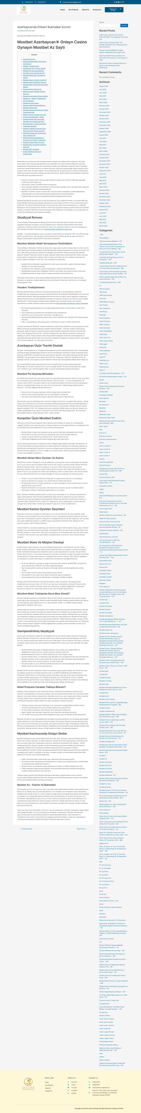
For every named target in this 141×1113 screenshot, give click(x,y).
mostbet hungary (105, 678)
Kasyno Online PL (105, 564)
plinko (101, 904)
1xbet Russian (104, 367)
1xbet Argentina (104, 318)
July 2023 (102, 174)
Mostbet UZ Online (105, 769)
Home (62, 10)
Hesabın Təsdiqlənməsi (31, 66)
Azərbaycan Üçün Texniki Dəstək (34, 68)
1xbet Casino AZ (104, 337)
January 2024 (104, 158)
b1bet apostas (104, 398)
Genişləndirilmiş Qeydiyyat (32, 89)
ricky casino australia (106, 939)
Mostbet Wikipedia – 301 (107, 775)
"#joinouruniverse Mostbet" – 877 (110, 241)
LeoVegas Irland (104, 574)
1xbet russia (103, 363)
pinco (101, 891)
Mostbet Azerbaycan (106, 616)
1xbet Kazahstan (104, 350)
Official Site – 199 (105, 801)
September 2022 (105, 206)
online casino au (104, 810)
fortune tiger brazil (105, 509)
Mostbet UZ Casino (105, 762)
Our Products (73, 10)
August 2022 (103, 210)
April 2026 (102, 99)
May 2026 (102, 96)
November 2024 (104, 125)
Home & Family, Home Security (109, 522)
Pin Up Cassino (104, 884)
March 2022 (103, 226)
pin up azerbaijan (105, 868)
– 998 (101, 235)
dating (101, 492)
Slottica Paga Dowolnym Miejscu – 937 (112, 992)
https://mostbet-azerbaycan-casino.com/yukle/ (72, 303)
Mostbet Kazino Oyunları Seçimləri (35, 80)
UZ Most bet (103, 1012)
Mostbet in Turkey (105, 681)
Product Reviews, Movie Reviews (110, 907)
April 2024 (102, 148)
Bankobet (102, 401)
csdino (101, 489)
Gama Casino (103, 512)
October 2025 (104, 115)
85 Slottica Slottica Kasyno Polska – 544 (113, 376)
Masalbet (102, 583)
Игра (101, 1053)
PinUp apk (102, 894)
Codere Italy (103, 474)
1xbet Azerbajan (104, 328)
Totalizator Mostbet (29, 126)
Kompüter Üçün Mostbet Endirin (34, 73)
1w (100, 286)
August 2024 (103, 135)
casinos (101, 459)
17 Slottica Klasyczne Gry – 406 (110, 282)
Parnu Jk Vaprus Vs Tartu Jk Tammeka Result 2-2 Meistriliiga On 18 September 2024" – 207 (112, 856)
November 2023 (104, 164)
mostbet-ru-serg (105, 784)
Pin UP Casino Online (106, 881)
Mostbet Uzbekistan (106, 772)
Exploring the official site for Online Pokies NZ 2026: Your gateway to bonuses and (113, 37)
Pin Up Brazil (103, 871)
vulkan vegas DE (104, 1028)
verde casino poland (106, 1022)
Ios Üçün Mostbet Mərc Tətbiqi (33, 117)
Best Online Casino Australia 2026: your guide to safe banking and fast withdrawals (112, 65)
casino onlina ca (104, 449)
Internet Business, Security (108, 537)
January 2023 (104, 193)
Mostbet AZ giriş (104, 609)
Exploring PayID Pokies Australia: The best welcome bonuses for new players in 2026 (113, 58)
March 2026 (103, 102)
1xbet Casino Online (106, 341)
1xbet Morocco (104, 360)
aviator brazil (103, 383)
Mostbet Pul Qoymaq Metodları (33, 71)
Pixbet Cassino (104, 897)
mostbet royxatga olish (107, 741)
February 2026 (104, 106)
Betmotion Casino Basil (107, 418)
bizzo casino (103, 426)
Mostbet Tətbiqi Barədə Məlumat (34, 105)
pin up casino (103, 875)
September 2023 (105, 171)
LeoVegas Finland (105, 570)
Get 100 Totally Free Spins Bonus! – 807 (112, 515)
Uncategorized (104, 1004)
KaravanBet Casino (105, 561)
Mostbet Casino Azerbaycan (108, 633)
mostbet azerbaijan (105, 613)
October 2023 (104, 167)
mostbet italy (103, 693)
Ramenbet (102, 917)
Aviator (101, 380)
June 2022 (102, 216)
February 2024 (104, 154)
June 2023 (103, 177)
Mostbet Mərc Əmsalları (31, 149)
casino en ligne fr (105, 446)
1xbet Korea (103, 354)
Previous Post (26, 829)
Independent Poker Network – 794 (111, 530)
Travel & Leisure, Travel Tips (109, 1000)
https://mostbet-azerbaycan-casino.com (58, 229)
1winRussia (103, 311)
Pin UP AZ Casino (105, 865)
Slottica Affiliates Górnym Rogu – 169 (111, 950)
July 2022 (102, 213)
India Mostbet (103, 534)
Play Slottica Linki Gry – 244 (108, 901)
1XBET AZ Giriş (104, 324)
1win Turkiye (103, 305)
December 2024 (104, 122)
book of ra (102, 433)
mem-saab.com (104, 587)
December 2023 (104, 161)
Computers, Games (105, 486)
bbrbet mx (102, 411)
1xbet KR (102, 357)
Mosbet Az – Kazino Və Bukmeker (34, 98)
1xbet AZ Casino (104, 321)
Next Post (81, 829)
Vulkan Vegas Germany (107, 1035)
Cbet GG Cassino (105, 465)
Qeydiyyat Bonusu (29, 59)
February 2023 (104, 190)
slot (100, 942)
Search (101, 22)
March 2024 (103, 151)
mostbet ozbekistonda (106, 711)
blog (100, 430)
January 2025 (103, 119)
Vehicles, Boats (104, 1015)
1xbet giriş (102, 347)
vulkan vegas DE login (106, 1032)
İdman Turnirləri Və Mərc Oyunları (34, 115)
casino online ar (104, 452)
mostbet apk (103, 600)
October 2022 (104, 203)
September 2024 (105, 132)
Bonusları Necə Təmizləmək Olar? (34, 124)
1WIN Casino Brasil (105, 295)
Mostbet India (103, 684)
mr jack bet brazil (105, 787)
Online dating (103, 813)
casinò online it (104, 456)
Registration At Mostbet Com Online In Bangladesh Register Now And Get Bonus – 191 (113, 926)
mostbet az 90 (23, 31)
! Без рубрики (104, 238)
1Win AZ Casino (104, 289)
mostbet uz (103, 759)
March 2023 (103, 187)
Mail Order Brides (105, 580)
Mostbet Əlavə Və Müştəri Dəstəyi (34, 82)
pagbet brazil (103, 843)
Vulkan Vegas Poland (106, 1038)
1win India (102, 299)
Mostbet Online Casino (107, 699)
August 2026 (103, 86)
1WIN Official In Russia (106, 302)
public (101, 910)
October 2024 (104, 128)
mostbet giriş (103, 671)
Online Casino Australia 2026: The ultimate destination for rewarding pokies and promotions (113, 45)
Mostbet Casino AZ (105, 630)
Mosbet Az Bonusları (30, 108)
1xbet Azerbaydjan (105, 331)
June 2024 (103, 141)
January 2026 (103, 109)
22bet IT (102, 370)
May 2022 (102, 219)
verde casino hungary (106, 1019)
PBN (100, 862)
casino (101, 443)
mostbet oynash (104, 708)
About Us (85, 10)
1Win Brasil (103, 292)
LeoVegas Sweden (105, 577)
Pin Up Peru (103, 888)
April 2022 (102, 223)
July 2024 (102, 138)
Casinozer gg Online (106, 462)
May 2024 (102, 145)
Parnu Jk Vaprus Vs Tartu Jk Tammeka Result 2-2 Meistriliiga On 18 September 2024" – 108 (112, 849)
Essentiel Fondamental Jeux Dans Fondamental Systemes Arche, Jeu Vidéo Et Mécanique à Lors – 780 (113, 503)
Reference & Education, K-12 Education (112, 920)
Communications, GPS (106, 477)
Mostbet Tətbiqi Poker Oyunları (33, 142)
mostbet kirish (104, 696)
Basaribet (102, 408)
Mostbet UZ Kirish (105, 765)
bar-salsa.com (104, 405)
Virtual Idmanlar (28, 101)
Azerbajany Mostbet (106, 395)
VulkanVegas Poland (106, 1041)
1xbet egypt (103, 344)
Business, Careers (105, 436)
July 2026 (102, 89)
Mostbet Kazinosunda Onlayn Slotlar (35, 96)
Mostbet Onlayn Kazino (31, 103)
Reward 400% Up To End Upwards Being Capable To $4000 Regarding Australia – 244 (113, 933)
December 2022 (104, 197)
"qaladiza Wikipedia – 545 (108, 263)
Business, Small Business (108, 439)
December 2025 (104, 112)
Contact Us (97, 10)
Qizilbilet (102, 914)
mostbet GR (103, 674)
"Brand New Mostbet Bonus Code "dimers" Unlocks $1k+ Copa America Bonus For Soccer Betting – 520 (112, 246)
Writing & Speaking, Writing (108, 1045)
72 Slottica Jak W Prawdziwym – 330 (111, 373)
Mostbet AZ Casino (105, 606)
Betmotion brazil (104, 414)
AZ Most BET (103, 392)
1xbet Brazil (103, 334)
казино (101, 1057)
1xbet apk (102, 315)
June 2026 (102, 93)
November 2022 (104, 200)
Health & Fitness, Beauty (107, 518)
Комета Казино (104, 1060)
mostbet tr (102, 756)
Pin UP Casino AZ (105, 878)
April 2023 (102, 184)
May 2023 (102, 180)
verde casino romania (106, 1025)
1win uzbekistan (104, 308)
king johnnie (103, 567)
